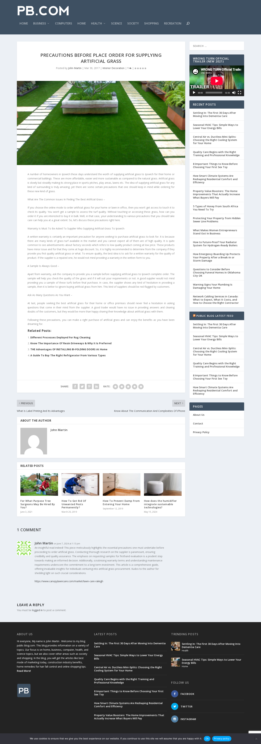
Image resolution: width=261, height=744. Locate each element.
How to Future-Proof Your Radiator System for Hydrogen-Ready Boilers (215, 243)
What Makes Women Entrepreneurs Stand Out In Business (215, 232)
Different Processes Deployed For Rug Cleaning (60, 337)
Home (24, 23)
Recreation (172, 23)
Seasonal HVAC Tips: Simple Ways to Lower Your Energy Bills (215, 126)
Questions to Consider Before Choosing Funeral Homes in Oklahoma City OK (216, 272)
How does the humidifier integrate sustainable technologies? (160, 504)
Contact (198, 423)
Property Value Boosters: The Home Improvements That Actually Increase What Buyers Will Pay (216, 194)
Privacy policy (222, 738)
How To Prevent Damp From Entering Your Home (121, 502)
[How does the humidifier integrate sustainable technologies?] (163, 484)
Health (96, 23)
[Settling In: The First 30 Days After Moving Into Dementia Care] (175, 646)
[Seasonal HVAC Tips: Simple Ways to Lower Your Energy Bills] (175, 662)
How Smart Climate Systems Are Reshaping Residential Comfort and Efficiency (215, 179)
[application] (216, 80)
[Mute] (234, 92)
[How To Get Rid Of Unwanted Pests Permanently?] (80, 484)
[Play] (194, 92)
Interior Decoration (113, 68)
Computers (63, 23)
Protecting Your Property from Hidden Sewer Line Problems (217, 219)
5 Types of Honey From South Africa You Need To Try (215, 208)
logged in (37, 610)
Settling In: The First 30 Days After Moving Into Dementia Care (214, 114)
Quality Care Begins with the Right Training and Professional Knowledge (216, 153)
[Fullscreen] (239, 92)
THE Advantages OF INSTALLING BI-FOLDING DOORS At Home (68, 349)
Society (133, 23)
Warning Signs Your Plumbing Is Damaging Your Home (212, 286)
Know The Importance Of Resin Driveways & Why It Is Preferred (71, 343)
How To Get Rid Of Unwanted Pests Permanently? (74, 504)
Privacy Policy (201, 432)
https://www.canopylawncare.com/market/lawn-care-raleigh (69, 581)
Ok (207, 738)
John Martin (74, 68)
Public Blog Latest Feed (214, 315)
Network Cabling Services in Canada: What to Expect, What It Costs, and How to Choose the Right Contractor (216, 299)
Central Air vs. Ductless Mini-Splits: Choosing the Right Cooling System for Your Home (215, 140)
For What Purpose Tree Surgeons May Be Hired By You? (37, 504)
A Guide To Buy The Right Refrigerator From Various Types (68, 355)
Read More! (24, 670)
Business (39, 23)
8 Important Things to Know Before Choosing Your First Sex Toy (215, 165)
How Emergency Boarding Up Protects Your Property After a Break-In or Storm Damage (216, 257)
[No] (256, 738)
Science (116, 23)
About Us (198, 414)
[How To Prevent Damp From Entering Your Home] (121, 484)
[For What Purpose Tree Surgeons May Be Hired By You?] (39, 484)
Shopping (151, 23)
